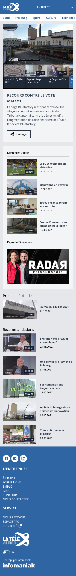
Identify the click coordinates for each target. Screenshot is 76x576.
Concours (10, 495)
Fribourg (21, 18)
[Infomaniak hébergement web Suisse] (38, 565)
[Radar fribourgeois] (38, 266)
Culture (51, 18)
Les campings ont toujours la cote (51, 386)
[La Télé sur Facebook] (6, 458)
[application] (38, 44)
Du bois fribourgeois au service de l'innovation (55, 409)
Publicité (10, 526)
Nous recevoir (14, 517)
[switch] (6, 552)
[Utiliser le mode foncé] (13, 552)
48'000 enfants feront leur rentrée (53, 204)
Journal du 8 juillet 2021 (54, 306)
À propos (9, 478)
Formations (12, 482)
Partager (22, 134)
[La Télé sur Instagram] (15, 458)
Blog (6, 491)
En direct (43, 7)
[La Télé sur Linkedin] (23, 458)
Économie (68, 18)
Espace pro (11, 522)
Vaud (6, 18)
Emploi (8, 486)
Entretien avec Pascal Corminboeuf (54, 340)
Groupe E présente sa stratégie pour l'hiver (53, 223)
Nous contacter (16, 499)
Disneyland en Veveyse (54, 185)
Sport (36, 18)
